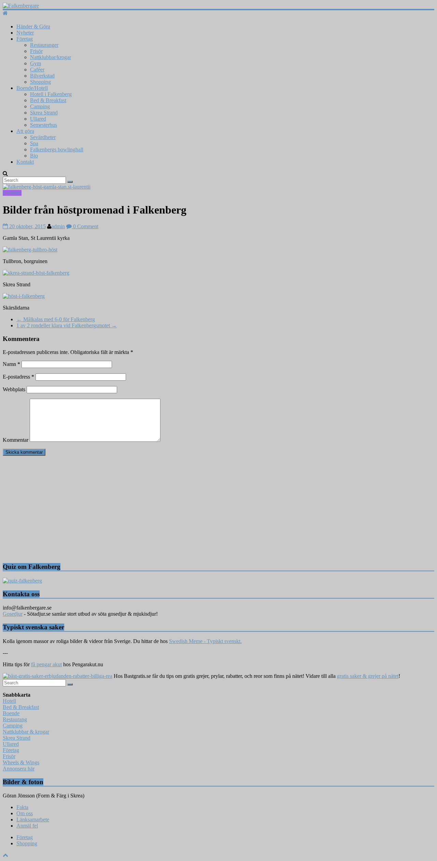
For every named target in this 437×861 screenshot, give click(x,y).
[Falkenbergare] (218, 6)
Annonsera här (18, 768)
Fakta (22, 807)
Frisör (36, 51)
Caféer (37, 69)
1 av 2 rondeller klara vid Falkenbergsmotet (66, 325)
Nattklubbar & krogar (26, 732)
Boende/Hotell (32, 88)
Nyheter (25, 33)
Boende (11, 713)
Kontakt (25, 162)
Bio (34, 156)
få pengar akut (46, 664)
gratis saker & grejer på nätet (367, 676)
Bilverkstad (42, 76)
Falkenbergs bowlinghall (56, 149)
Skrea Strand (44, 112)
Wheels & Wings (21, 762)
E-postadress (18, 377)
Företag (24, 39)
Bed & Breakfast (48, 100)
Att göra (25, 131)
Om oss (24, 813)
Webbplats (14, 389)
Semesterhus (43, 125)
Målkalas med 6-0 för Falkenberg (55, 319)
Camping (40, 106)
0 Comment (85, 226)
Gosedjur (13, 614)
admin (58, 226)
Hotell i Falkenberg (51, 94)
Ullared (38, 119)
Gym (35, 63)
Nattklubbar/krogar (50, 57)
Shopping (40, 82)
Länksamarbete (32, 819)
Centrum (12, 193)
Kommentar (15, 440)
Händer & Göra (33, 26)
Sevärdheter (43, 137)
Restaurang (15, 719)
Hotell (9, 701)
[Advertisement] (207, 509)
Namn (11, 364)
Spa (34, 143)
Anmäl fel (27, 826)
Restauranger (44, 45)
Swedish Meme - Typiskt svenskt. (205, 641)
